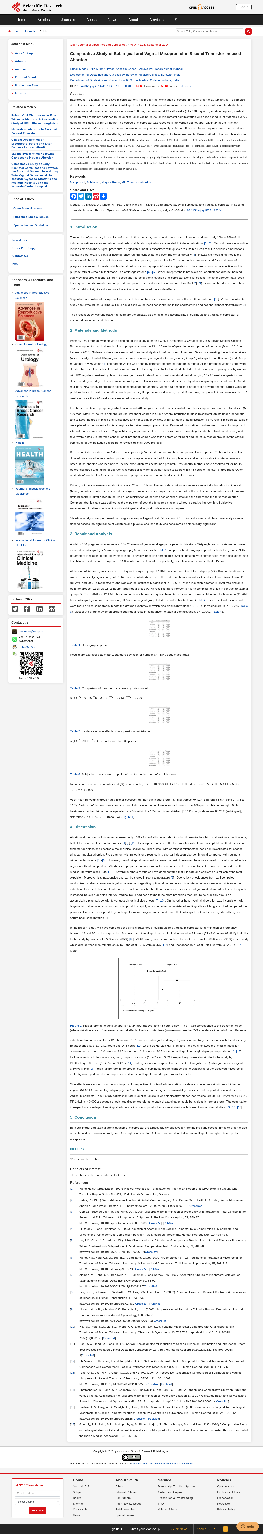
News (112, 20)
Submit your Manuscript (144, 1529)
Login (243, 7)
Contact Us (20, 256)
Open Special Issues (27, 208)
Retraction (224, 1503)
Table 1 (162, 550)
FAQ (15, 263)
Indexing (21, 93)
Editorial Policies (126, 1492)
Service (164, 1480)
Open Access (225, 1486)
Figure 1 (127, 817)
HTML (128, 86)
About (133, 20)
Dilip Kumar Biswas (102, 68)
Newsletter (19, 240)
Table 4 (217, 611)
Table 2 (201, 600)
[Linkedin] (39, 608)
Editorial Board (25, 77)
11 (133, 843)
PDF (117, 86)
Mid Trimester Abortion (136, 182)
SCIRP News (179, 1529)
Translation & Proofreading (175, 1498)
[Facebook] (27, 608)
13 (131, 939)
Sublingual (93, 182)
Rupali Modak (79, 68)
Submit (180, 20)
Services (156, 20)
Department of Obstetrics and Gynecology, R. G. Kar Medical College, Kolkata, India (124, 80)
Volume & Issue (168, 1509)
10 (216, 299)
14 (239, 944)
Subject (78, 1492)
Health (19, 442)
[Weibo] (52, 608)
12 (110, 871)
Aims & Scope (25, 53)
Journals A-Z (81, 1486)
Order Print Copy (24, 248)
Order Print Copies (170, 1492)
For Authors (123, 1498)
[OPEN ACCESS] (202, 7)
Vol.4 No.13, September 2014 (149, 44)
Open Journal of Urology (31, 344)
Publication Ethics (228, 1492)
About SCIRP (126, 1480)
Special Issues (124, 1515)
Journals (68, 20)
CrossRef (195, 1205)
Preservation (225, 1498)
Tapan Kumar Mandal (169, 68)
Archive (20, 69)
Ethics (119, 1486)
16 (92, 1068)
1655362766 (27, 647)
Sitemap (78, 1503)
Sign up (114, 1529)
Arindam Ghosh (126, 68)
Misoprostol (77, 182)
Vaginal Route (111, 182)
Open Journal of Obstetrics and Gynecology (98, 44)
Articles (44, 20)
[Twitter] (15, 608)
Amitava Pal (145, 68)
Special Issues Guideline (30, 225)
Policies (224, 1480)
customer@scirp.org (32, 631)
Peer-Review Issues (128, 1503)
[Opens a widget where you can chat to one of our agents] (247, 1527)
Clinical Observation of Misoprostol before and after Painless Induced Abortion (31, 143)
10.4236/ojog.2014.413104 (94, 86)
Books (91, 20)
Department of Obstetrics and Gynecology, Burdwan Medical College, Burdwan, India (125, 74)
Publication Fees (27, 85)
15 (238, 1051)
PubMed (169, 1223)
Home (21, 20)
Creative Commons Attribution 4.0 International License (162, 1463)
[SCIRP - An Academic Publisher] (36, 7)
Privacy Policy (226, 1509)
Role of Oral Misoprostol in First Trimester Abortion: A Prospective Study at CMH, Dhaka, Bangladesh (35, 119)
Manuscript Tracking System (176, 1486)
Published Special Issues (31, 216)
